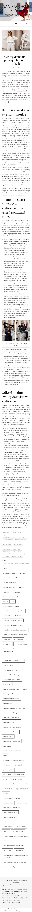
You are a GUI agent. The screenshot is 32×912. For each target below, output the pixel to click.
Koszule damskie (6, 900)
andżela (21, 587)
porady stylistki (8, 770)
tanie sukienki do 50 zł (10, 812)
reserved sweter (7, 544)
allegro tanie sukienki (9, 582)
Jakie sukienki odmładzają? (11, 675)
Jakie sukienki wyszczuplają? (11, 679)
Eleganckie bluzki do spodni (10, 510)
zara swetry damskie (16, 556)
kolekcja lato (7, 684)
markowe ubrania (8, 722)
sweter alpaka (16, 549)
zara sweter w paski (18, 554)
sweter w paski (8, 803)
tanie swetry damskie (19, 482)
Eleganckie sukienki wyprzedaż (12, 625)
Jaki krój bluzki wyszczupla (16, 503)
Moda (13, 885)
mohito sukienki (8, 736)
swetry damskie (22, 91)
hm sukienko (7, 644)
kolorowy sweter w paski (11, 689)
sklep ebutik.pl (6, 549)
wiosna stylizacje (18, 831)
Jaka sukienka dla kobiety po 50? (13, 660)
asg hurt (6, 592)
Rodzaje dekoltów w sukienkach (10, 896)
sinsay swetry (21, 547)
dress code (6, 616)
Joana (5, 560)
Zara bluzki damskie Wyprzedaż (13, 845)
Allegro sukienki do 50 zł (10, 578)
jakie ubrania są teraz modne (10, 889)
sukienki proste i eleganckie (11, 798)
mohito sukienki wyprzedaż (11, 741)
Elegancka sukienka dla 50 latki (12, 620)
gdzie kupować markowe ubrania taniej (15, 635)
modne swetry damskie (21, 539)
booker (5, 601)
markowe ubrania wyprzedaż (12, 727)
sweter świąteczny (23, 803)
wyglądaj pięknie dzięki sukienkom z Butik (15, 836)
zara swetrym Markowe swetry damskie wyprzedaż (15, 856)
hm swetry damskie (8, 539)
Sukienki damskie (16, 900)
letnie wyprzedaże (9, 694)
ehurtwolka (18, 616)
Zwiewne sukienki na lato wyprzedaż (14, 862)
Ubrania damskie (15, 902)
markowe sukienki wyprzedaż (12, 713)
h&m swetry (21, 537)
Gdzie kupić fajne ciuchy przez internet (15, 630)
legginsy (25, 689)
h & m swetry (20, 535)
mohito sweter (6, 542)
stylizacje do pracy (22, 789)
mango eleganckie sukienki (11, 698)
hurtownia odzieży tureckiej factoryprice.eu (11, 650)
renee (5, 779)
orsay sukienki (18, 765)
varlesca (6, 831)
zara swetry (6, 556)
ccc (13, 601)
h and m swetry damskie (9, 537)
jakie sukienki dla (8, 665)
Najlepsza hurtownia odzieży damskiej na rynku (15, 898)
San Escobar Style (16, 8)
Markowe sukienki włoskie (11, 717)
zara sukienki (7, 850)
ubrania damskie (21, 827)
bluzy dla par (16, 592)
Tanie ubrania (7, 827)
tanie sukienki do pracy (10, 817)
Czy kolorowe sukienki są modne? (13, 611)
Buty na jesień (15, 487)
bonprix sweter (7, 532)
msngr (5, 755)
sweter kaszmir (6, 551)
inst (4, 656)
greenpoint (6, 639)
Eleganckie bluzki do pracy (18, 493)
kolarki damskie (20, 885)
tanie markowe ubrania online (12, 808)
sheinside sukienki (8, 784)
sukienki (5, 793)
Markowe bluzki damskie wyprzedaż (14, 708)
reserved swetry (18, 544)
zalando (5, 841)
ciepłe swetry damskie (8, 535)
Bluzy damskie (14, 887)
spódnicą (26, 448)
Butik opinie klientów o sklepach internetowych (14, 891)
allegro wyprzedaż (9, 587)
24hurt (5, 568)
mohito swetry (16, 542)
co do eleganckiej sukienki (11, 606)
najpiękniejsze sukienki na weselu (13, 760)
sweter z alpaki (17, 551)
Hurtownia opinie (23, 889)
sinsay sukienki (22, 784)
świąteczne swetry (9, 867)
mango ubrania (7, 703)
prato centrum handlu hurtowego (13, 774)
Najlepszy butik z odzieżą (8, 893)
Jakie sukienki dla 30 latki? (11, 670)
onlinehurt (6, 765)
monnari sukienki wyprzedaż (12, 751)
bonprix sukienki (8, 597)
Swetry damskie (16, 54)
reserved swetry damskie (9, 547)
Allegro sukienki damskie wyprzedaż (14, 573)
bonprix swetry (17, 532)
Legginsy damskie (6, 885)
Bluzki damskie (6, 887)
